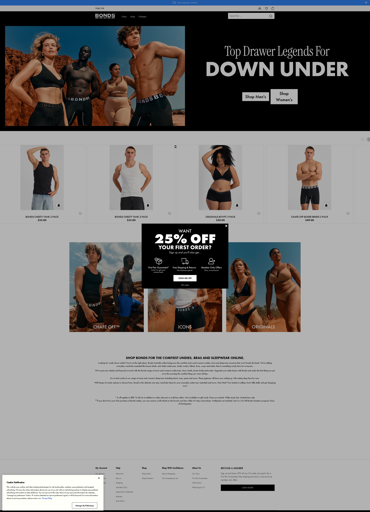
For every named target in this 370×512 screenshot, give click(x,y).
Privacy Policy (47, 498)
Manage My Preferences (84, 505)
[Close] (99, 478)
